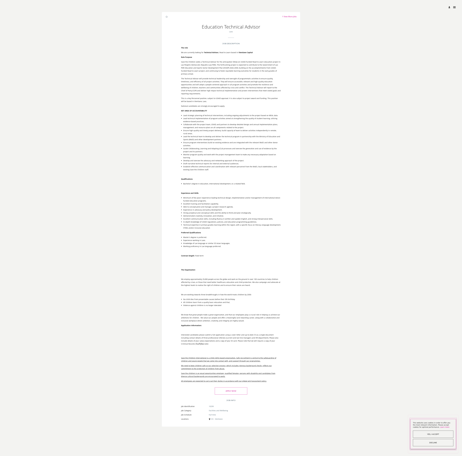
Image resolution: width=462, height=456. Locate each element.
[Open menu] (454, 7)
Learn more (444, 427)
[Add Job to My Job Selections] (166, 17)
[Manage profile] (450, 7)
